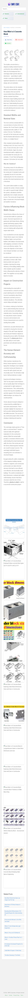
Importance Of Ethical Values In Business (12, 905)
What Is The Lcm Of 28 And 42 (12, 932)
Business (9, 43)
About (6, 995)
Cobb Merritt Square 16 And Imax (13, 950)
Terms (22, 995)
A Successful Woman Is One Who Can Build (13, 920)
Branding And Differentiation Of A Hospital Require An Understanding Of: (13, 913)
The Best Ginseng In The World (12, 955)
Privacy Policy (16, 995)
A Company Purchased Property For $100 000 (14, 945)
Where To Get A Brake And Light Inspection (13, 927)
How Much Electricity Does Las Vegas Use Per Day (12, 899)
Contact (10, 995)
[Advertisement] (14, 501)
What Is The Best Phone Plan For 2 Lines (13, 938)
